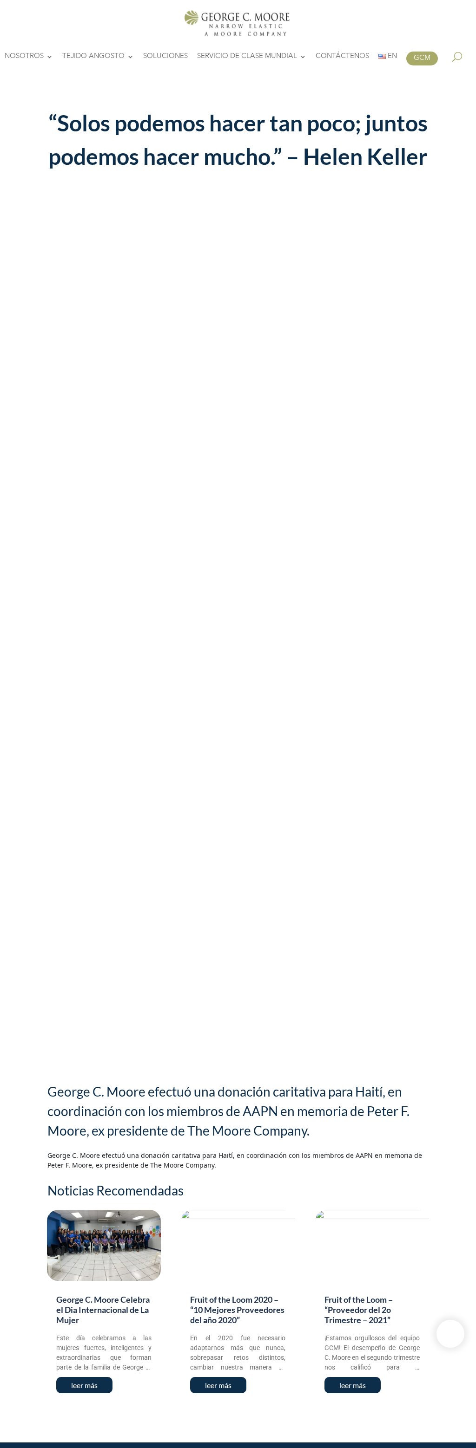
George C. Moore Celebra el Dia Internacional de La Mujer (103, 1309)
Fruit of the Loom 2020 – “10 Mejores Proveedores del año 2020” (237, 1309)
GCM (422, 58)
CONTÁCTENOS (342, 56)
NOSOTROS (24, 56)
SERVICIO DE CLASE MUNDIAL (247, 56)
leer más (84, 1385)
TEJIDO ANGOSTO (93, 56)
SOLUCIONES (165, 56)
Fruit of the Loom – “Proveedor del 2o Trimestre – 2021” (358, 1309)
